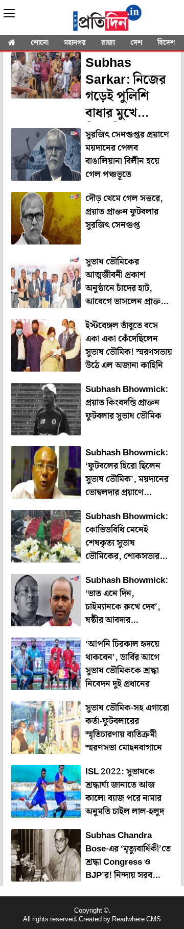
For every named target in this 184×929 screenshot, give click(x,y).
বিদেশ (166, 42)
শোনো (40, 42)
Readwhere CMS (136, 919)
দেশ (136, 42)
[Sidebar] (9, 13)
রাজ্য (108, 42)
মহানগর (75, 42)
